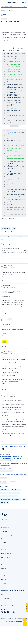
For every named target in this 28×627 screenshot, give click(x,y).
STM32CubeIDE (15, 493)
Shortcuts (3, 583)
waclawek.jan (6, 243)
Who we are (4, 524)
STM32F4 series (16, 489)
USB (24, 499)
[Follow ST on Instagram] (8, 612)
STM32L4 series (13, 496)
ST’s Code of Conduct (6, 602)
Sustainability (4, 531)
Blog (2, 546)
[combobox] (14, 6)
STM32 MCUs (3, 477)
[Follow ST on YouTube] (14, 612)
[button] (1, 2)
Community (4, 564)
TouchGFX (4, 496)
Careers (3, 538)
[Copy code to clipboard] (24, 53)
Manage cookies (18, 621)
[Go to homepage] (4, 516)
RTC (14, 228)
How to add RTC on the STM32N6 (8, 481)
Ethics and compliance (6, 594)
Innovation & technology (6, 535)
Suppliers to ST (4, 542)
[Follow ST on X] (2, 612)
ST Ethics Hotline (5, 598)
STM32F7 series (16, 499)
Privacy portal (9, 621)
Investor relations (5, 527)
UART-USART (4, 502)
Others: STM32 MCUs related (6, 470)
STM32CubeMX (5, 493)
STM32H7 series (6, 228)
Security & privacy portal (7, 605)
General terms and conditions (8, 549)
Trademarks (22, 620)
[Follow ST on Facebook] (11, 612)
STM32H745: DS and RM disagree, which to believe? (13, 463)
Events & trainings (5, 572)
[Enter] (2, 6)
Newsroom (3, 568)
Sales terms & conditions (12, 620)
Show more (13, 126)
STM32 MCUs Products (7, 10)
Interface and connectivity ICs (6, 460)
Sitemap (3, 587)
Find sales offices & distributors (8, 561)
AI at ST (3, 575)
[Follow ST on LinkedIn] (5, 612)
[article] (14, 251)
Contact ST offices (5, 557)
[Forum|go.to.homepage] (9, 2)
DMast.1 (5, 14)
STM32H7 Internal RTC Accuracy (8, 468)
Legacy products (5, 499)
